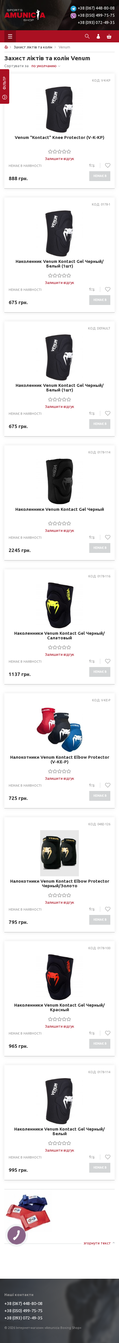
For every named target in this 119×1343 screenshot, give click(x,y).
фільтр (4, 85)
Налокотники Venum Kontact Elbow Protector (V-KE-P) (59, 759)
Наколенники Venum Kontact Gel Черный (59, 509)
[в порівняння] (94, 165)
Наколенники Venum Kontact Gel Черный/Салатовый (59, 635)
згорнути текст (97, 1243)
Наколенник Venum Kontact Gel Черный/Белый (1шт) (60, 263)
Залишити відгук (59, 159)
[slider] (59, 151)
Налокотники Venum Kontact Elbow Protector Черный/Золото (59, 883)
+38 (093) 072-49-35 (96, 22)
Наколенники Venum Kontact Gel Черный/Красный (59, 1007)
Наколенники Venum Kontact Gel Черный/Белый (59, 1131)
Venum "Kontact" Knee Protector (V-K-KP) (59, 137)
